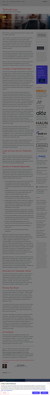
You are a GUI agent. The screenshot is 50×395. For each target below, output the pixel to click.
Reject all (44, 392)
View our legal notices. (8, 390)
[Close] (48, 383)
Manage (4, 392)
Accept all (36, 392)
